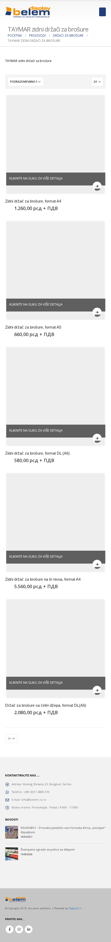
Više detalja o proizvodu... (97, 186)
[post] (11, 832)
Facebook (9, 929)
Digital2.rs (75, 908)
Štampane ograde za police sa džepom (48, 849)
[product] (55, 144)
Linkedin (29, 929)
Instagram (19, 929)
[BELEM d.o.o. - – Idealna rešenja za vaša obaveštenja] (27, 11)
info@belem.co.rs (33, 799)
